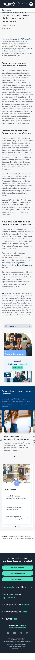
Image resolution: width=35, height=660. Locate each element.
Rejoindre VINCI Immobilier (11, 293)
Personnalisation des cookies (23, 641)
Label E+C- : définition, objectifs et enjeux (13, 508)
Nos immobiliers (14, 587)
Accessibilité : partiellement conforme (16, 644)
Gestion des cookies (16, 643)
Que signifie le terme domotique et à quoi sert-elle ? (16, 498)
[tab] (15, 456)
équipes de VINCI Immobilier (21, 39)
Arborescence (27, 265)
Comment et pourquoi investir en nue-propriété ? (15, 517)
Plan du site (11, 638)
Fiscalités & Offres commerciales (16, 639)
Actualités (13, 326)
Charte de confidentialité (8, 641)
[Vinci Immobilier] (7, 4)
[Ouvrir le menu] (31, 4)
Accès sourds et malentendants (17, 646)
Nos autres (9, 618)
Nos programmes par (11, 595)
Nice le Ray (15, 265)
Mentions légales (20, 638)
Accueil (4, 536)
